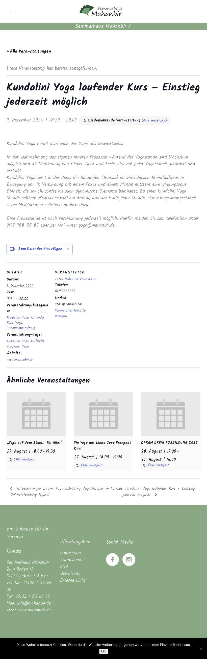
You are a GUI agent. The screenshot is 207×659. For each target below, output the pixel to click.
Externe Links (73, 580)
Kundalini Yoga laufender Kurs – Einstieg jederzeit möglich (158, 491)
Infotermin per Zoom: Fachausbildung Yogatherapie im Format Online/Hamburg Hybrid (66, 491)
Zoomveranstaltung (21, 328)
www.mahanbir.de (20, 359)
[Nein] (200, 648)
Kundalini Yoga (18, 317)
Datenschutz (72, 560)
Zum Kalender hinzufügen (40, 249)
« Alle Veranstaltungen (29, 51)
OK (103, 651)
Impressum (70, 553)
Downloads (70, 573)
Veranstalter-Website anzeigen (70, 313)
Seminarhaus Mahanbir (100, 26)
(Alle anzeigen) (154, 120)
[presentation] (36, 414)
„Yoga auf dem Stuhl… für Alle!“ (35, 443)
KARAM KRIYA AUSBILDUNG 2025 (169, 443)
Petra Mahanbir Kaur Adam (75, 279)
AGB (64, 566)
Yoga (18, 323)
